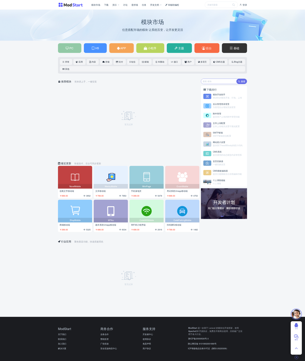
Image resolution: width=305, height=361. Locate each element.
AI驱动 (160, 61)
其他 (66, 68)
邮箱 (146, 61)
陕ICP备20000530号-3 (198, 338)
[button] (222, 216)
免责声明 (147, 343)
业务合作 (104, 334)
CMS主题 (220, 61)
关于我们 (62, 334)
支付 (120, 61)
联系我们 (62, 339)
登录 (244, 4)
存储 (107, 61)
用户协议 (147, 348)
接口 (175, 61)
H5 (97, 48)
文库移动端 (100, 190)
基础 (236, 48)
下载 (106, 4)
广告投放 (104, 343)
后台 (208, 48)
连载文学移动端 (67, 190)
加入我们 (62, 343)
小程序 (151, 48)
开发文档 (155, 4)
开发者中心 (148, 334)
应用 (80, 61)
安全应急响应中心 (108, 348)
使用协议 (147, 339)
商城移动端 (65, 224)
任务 (144, 4)
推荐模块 (66, 81)
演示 (114, 4)
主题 (180, 48)
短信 (133, 61)
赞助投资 (104, 339)
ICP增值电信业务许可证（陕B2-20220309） (208, 348)
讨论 (125, 4)
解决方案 (62, 348)
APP (122, 48)
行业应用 (66, 241)
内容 (93, 61)
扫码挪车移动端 (174, 224)
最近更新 (66, 163)
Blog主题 (237, 61)
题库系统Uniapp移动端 (105, 224)
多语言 (203, 61)
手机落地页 (136, 190)
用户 (189, 61)
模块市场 (95, 4)
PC (71, 48)
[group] (224, 203)
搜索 (242, 81)
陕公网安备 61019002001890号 (202, 343)
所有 (66, 61)
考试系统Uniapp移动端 (177, 190)
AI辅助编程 (173, 4)
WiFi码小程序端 (138, 224)
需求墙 (134, 4)
